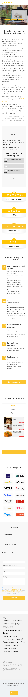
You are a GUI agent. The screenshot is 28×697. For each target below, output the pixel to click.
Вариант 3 (14, 413)
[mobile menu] (26, 2)
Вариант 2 (14, 409)
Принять (14, 693)
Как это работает (14, 688)
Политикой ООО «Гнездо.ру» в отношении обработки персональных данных (12, 590)
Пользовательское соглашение (12, 621)
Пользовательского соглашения (18, 587)
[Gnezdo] (7, 2)
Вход (4, 618)
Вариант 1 (14, 405)
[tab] (14, 405)
